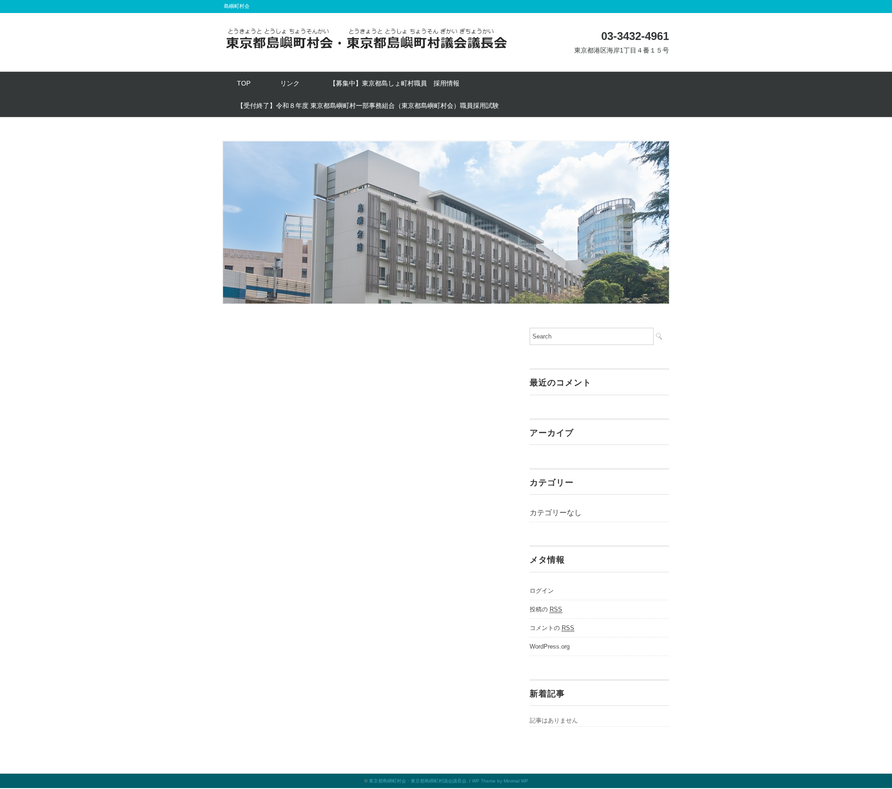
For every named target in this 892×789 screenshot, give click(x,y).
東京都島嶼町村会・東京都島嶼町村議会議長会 (417, 780)
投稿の (546, 609)
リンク (290, 83)
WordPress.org (550, 646)
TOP (243, 83)
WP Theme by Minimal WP (500, 780)
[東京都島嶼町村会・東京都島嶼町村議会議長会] (367, 33)
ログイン (542, 590)
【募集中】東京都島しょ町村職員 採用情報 (394, 83)
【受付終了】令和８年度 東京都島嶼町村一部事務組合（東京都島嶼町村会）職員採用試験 (368, 105)
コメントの (552, 627)
